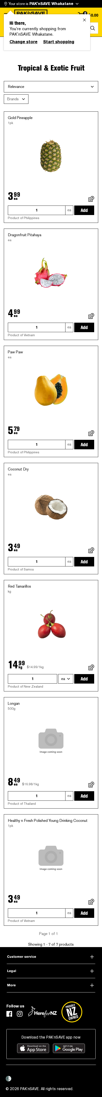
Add (84, 210)
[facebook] (9, 1014)
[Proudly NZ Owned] (71, 1011)
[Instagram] (20, 1014)
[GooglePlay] (69, 1048)
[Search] (92, 28)
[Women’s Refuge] (8, 1079)
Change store (23, 41)
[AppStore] (33, 1048)
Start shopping (58, 41)
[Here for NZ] (42, 1011)
